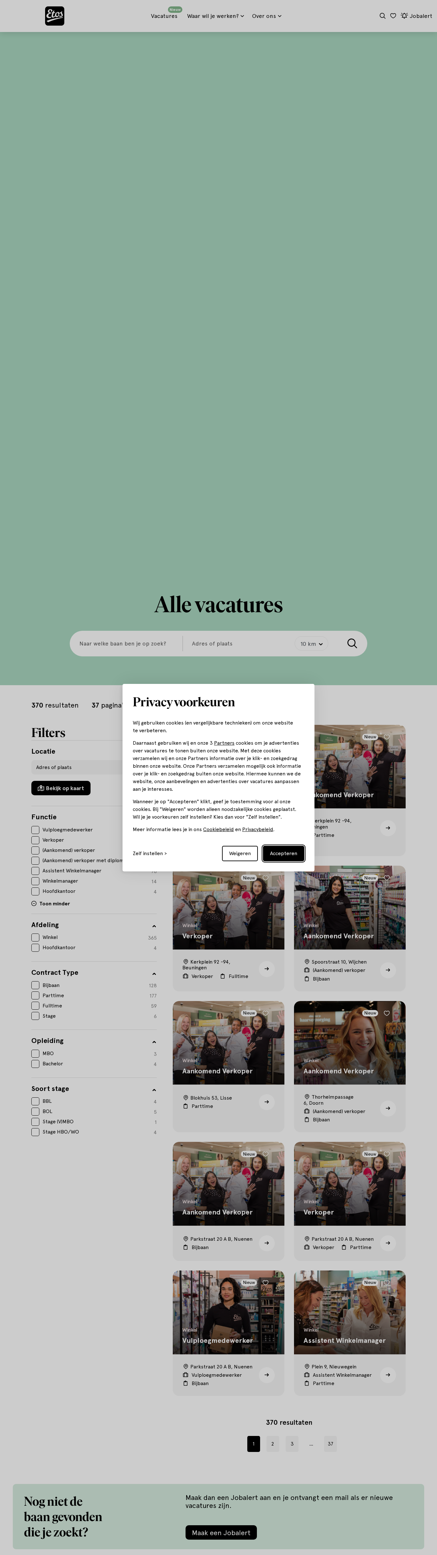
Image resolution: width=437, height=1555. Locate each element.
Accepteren (283, 853)
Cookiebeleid (218, 829)
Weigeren (240, 853)
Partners (224, 743)
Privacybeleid (257, 829)
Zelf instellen (148, 853)
